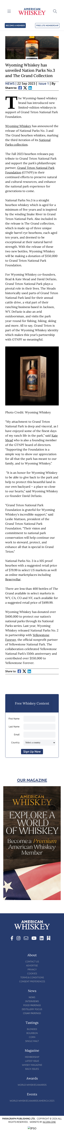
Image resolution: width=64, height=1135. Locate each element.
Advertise (32, 965)
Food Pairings (32, 1005)
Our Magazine (32, 780)
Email (17, 734)
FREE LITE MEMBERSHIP (47, 25)
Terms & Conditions (32, 977)
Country (15, 742)
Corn (32, 1037)
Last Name (14, 726)
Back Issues (32, 1069)
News (10, 83)
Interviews (32, 1001)
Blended (32, 1029)
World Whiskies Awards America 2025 (32, 1100)
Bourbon (32, 1033)
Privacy (32, 969)
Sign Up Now (32, 751)
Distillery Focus (32, 1009)
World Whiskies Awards (32, 1084)
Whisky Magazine (32, 1065)
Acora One (49, 1122)
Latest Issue (32, 1061)
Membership (32, 1057)
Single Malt (32, 1041)
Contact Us (32, 961)
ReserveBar (13, 579)
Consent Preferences (32, 981)
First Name (14, 718)
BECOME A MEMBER (15, 25)
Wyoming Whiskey (18, 126)
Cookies (32, 973)
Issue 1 (44, 83)
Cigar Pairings (32, 1013)
